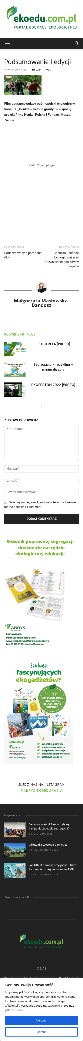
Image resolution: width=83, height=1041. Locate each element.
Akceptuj (41, 1020)
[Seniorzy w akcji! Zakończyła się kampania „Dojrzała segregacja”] (15, 829)
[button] (77, 43)
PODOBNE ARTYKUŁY (19, 334)
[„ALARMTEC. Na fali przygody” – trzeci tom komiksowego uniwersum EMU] (15, 870)
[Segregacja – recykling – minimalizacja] (15, 369)
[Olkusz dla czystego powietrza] (15, 850)
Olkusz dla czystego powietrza (48, 844)
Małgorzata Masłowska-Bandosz (41, 302)
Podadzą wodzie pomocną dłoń (23, 255)
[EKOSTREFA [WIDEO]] (15, 349)
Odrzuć (41, 1032)
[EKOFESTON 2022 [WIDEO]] (15, 389)
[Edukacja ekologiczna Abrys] (41, 19)
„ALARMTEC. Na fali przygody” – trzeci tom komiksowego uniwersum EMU (53, 867)
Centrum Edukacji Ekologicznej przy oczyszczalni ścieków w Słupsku (62, 259)
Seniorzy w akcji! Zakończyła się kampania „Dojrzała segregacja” (49, 826)
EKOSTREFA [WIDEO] (53, 344)
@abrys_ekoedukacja (41, 790)
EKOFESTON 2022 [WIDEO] (53, 385)
